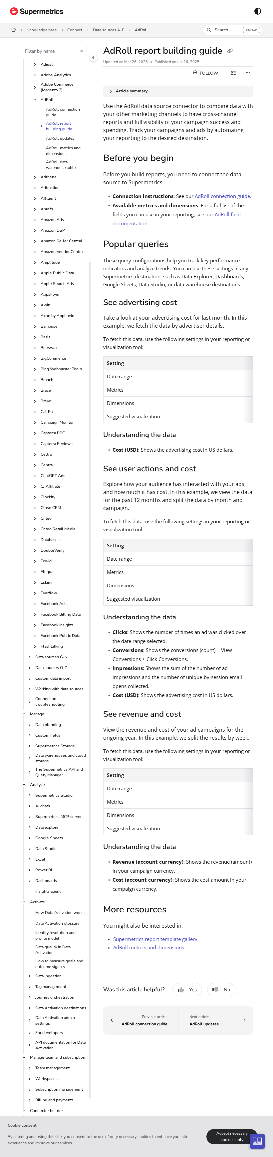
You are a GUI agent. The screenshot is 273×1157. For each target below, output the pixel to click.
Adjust (47, 64)
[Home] (36, 11)
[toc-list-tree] (233, 73)
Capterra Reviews (57, 443)
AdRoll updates (60, 138)
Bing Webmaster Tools (61, 369)
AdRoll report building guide (59, 126)
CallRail (48, 411)
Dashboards (46, 880)
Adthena (48, 177)
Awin (45, 305)
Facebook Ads (54, 603)
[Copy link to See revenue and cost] (191, 715)
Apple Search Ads (57, 283)
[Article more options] (247, 73)
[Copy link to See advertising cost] (187, 303)
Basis (45, 337)
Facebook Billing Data (61, 614)
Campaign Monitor (57, 422)
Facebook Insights (57, 625)
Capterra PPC (53, 433)
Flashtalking (52, 646)
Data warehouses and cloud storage (60, 758)
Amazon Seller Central (61, 241)
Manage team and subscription (57, 1057)
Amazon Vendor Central (62, 251)
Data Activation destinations (60, 1008)
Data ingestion (48, 976)
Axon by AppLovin (57, 315)
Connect (74, 30)
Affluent (48, 198)
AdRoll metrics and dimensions (63, 150)
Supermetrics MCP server (58, 816)
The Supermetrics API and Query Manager (59, 772)
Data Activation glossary (57, 923)
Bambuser (50, 326)
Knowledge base (42, 30)
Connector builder (46, 1110)
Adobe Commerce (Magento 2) (57, 87)
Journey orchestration (54, 997)
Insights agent (48, 891)
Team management (52, 1068)
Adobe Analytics (56, 75)
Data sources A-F (108, 30)
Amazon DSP (53, 230)
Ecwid (46, 561)
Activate (37, 902)
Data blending (48, 724)
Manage (37, 714)
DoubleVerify (53, 550)
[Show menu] (242, 11)
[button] (233, 30)
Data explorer (47, 827)
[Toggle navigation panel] (93, 58)
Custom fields (48, 735)
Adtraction (50, 187)
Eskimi (46, 582)
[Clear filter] (81, 51)
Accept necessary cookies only (232, 1136)
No (227, 989)
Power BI (43, 870)
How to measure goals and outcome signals (59, 963)
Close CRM (51, 507)
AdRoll (141, 30)
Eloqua (47, 571)
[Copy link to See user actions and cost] (206, 469)
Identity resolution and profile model (55, 935)
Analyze (37, 784)
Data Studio (46, 848)
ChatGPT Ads (53, 475)
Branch (47, 379)
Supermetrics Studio (54, 795)
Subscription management (59, 1089)
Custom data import (53, 678)
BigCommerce (53, 358)
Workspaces (46, 1078)
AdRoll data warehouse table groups (61, 165)
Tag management (50, 986)
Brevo (46, 401)
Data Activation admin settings (55, 1020)
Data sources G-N (51, 657)
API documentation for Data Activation (60, 1045)
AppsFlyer (50, 294)
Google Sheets (49, 838)
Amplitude (50, 262)
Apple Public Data (57, 273)
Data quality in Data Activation (53, 949)
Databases (50, 539)
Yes (193, 989)
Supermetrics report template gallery (155, 939)
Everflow (49, 593)
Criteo (46, 518)
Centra (47, 465)
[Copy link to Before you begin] (184, 158)
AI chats (42, 806)
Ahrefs (47, 209)
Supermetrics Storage (55, 746)
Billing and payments (54, 1100)
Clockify (48, 497)
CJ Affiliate (50, 486)
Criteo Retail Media (58, 529)
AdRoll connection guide (63, 112)
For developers (49, 1032)
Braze (46, 390)
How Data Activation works (60, 912)
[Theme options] (257, 11)
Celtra (46, 454)
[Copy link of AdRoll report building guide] (230, 51)
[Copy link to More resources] (176, 910)
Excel (40, 859)
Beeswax (49, 347)
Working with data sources (59, 689)
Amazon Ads (52, 219)
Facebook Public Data (60, 635)
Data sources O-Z (51, 667)
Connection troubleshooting (50, 701)
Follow (208, 73)
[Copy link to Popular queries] (178, 244)
